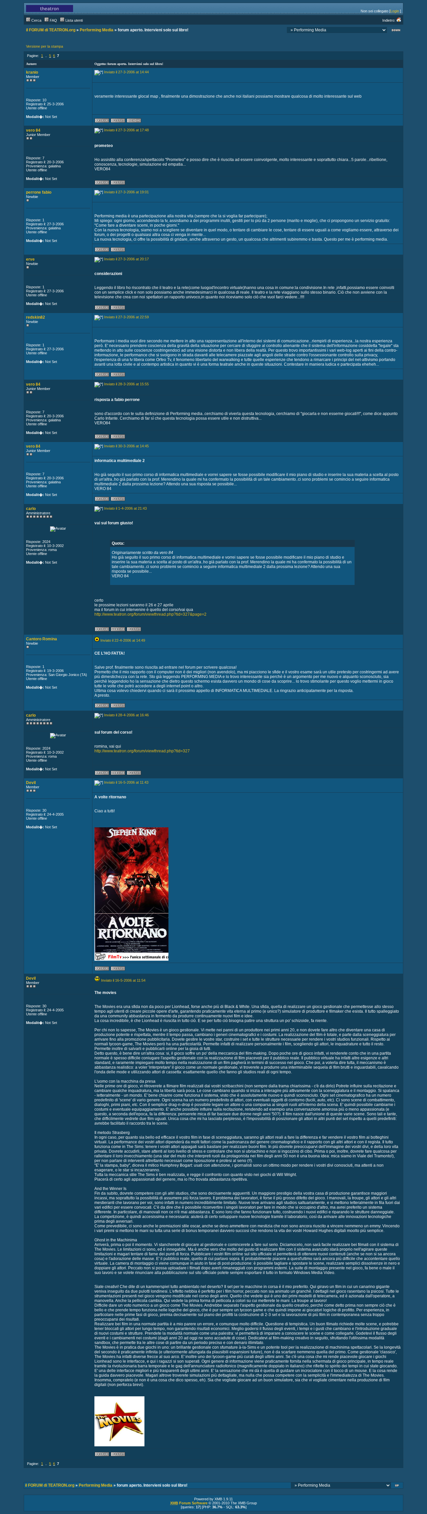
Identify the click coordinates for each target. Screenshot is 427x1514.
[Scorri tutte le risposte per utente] (117, 122)
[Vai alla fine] (396, 31)
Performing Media (96, 30)
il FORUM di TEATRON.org (50, 30)
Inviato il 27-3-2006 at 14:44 (126, 72)
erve (30, 259)
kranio (32, 72)
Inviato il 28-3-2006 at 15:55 (126, 384)
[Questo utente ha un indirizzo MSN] (133, 122)
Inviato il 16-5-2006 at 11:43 (126, 782)
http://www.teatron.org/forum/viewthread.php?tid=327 (142, 751)
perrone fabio (38, 192)
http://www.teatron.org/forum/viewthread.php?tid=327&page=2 (150, 614)
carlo (31, 508)
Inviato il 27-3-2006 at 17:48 (126, 130)
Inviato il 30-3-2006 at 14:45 (126, 446)
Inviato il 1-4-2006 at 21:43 (125, 508)
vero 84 (33, 130)
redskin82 (35, 317)
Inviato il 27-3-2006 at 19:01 (126, 192)
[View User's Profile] (101, 122)
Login (394, 11)
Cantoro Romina (41, 639)
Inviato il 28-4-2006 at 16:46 (126, 715)
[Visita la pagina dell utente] (117, 630)
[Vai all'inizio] (397, 1486)
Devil (31, 782)
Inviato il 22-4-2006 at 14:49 (122, 640)
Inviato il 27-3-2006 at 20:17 (126, 259)
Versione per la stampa (44, 46)
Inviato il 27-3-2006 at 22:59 (126, 317)
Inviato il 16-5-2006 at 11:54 (123, 980)
